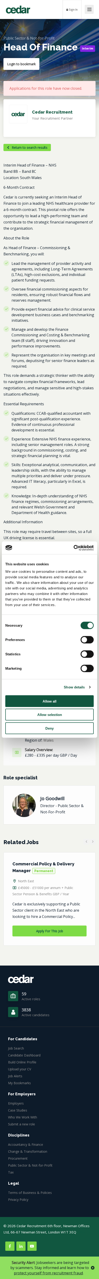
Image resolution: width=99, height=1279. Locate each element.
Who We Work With (22, 1117)
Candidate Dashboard (24, 1055)
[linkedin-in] (21, 1246)
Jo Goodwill (52, 798)
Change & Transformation (27, 1151)
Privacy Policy (18, 1199)
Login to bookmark (21, 64)
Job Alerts (15, 1076)
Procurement (18, 1158)
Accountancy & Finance (25, 1144)
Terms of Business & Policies (30, 1192)
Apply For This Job (49, 931)
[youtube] (32, 1246)
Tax (11, 1172)
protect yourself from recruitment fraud (48, 1273)
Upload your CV (19, 1069)
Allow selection (49, 715)
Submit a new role (21, 1124)
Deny (49, 728)
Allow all (49, 701)
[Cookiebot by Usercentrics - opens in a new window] (73, 548)
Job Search (16, 1048)
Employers (16, 1103)
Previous (86, 842)
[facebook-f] (10, 1246)
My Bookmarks (19, 1083)
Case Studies (17, 1110)
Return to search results (29, 147)
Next (93, 842)
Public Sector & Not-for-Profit (29, 38)
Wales (48, 740)
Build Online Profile (22, 1062)
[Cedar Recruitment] (18, 7)
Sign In (73, 9)
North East (26, 881)
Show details (74, 687)
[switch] (87, 639)
